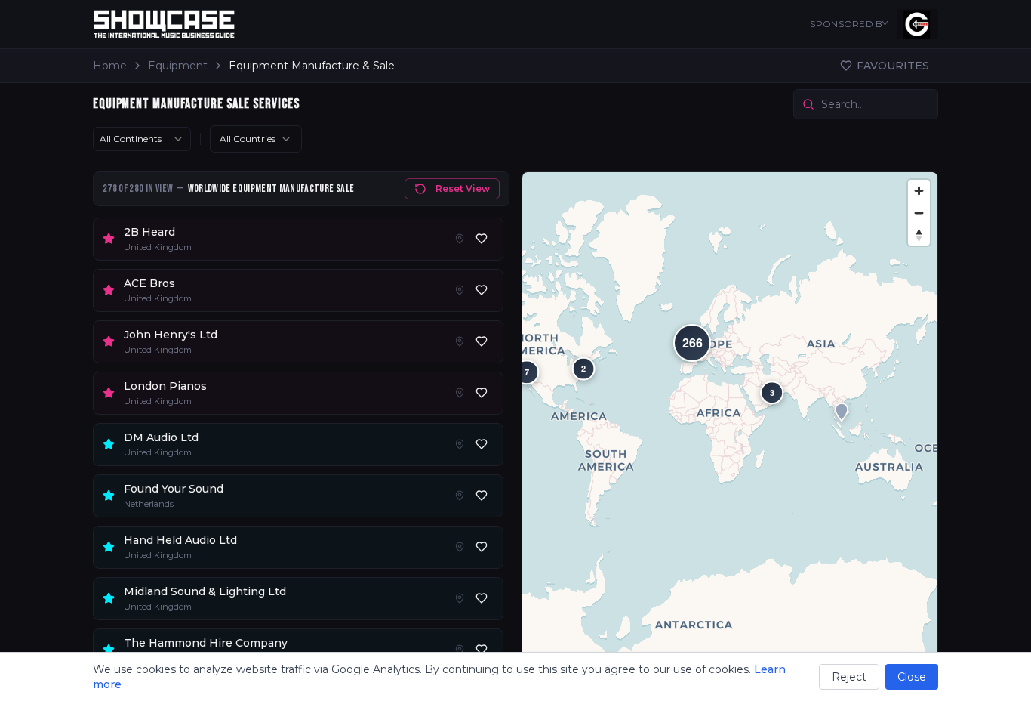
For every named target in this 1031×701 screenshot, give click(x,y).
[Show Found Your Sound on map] (459, 495)
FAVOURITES (893, 66)
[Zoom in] (919, 191)
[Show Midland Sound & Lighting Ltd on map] (459, 598)
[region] (729, 430)
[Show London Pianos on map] (459, 392)
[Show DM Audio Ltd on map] (459, 444)
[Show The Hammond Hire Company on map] (459, 649)
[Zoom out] (919, 213)
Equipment (178, 66)
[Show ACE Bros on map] (459, 290)
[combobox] (142, 139)
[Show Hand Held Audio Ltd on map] (459, 547)
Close (911, 677)
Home (110, 66)
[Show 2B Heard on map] (459, 238)
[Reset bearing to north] (919, 235)
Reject (849, 677)
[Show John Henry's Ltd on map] (459, 341)
